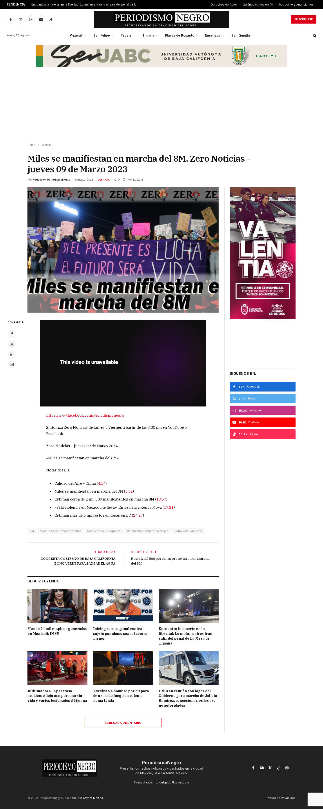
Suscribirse (303, 19)
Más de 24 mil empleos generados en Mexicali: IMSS (57, 631)
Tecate (126, 35)
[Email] (12, 364)
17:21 (169, 507)
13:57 (161, 499)
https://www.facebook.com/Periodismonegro (85, 415)
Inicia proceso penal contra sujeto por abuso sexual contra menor (120, 633)
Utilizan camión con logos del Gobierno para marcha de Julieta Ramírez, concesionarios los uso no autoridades (188, 698)
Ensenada (213, 35)
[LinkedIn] (12, 354)
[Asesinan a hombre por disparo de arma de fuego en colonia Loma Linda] (123, 668)
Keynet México (93, 798)
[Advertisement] (161, 108)
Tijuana (148, 35)
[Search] (314, 36)
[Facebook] (12, 334)
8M (32, 531)
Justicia (104, 179)
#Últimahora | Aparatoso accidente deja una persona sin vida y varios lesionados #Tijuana (57, 696)
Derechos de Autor (224, 4)
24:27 (138, 515)
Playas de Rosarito (179, 35)
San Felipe (101, 35)
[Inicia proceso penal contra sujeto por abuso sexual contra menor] (123, 606)
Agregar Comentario (123, 722)
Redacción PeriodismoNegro (52, 179)
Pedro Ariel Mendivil (188, 531)
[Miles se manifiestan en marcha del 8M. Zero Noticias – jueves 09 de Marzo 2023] (123, 250)
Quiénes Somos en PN (258, 4)
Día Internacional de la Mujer (147, 531)
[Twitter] (12, 344)
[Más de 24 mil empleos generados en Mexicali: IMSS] (57, 606)
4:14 (101, 483)
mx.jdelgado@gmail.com (171, 782)
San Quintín (240, 35)
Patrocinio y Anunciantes (296, 4)
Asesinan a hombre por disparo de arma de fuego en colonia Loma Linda (121, 696)
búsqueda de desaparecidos (61, 531)
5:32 (129, 491)
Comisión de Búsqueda (104, 531)
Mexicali (76, 35)
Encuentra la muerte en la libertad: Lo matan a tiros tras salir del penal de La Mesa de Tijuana (86, 4)
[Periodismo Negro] (161, 19)
